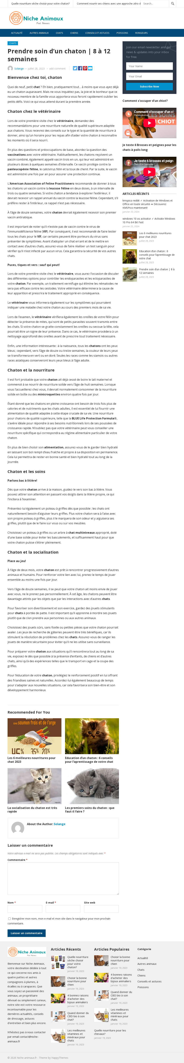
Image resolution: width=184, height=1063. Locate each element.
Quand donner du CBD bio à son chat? (78, 1016)
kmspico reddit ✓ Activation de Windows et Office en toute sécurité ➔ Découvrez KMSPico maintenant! (148, 204)
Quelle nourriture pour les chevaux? (110, 1032)
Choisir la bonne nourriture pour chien (77, 981)
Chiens (74, 32)
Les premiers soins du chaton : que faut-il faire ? (89, 810)
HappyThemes (59, 1057)
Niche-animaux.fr (27, 1057)
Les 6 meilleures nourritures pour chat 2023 (32, 760)
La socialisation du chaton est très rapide (32, 810)
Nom (12, 902)
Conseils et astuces (97, 32)
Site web (89, 902)
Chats (59, 32)
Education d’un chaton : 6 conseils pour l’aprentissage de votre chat (89, 760)
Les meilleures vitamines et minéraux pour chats (76, 1035)
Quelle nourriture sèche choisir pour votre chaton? (40, 3)
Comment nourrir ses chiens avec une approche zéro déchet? (112, 3)
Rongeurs (141, 32)
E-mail (51, 902)
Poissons (122, 32)
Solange (19, 68)
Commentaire (17, 860)
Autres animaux (39, 32)
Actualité (16, 32)
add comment (57, 68)
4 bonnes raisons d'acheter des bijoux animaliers (78, 999)
